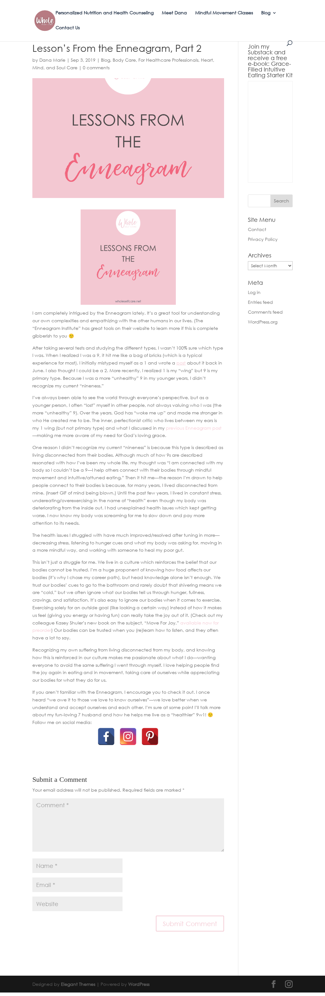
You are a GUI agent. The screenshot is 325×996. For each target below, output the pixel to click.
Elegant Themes (78, 984)
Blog (265, 12)
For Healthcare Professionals (168, 60)
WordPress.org (262, 321)
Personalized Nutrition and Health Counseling (105, 12)
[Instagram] (128, 736)
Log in (254, 292)
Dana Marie (52, 60)
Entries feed (260, 302)
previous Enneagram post (194, 428)
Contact (257, 229)
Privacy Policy (263, 239)
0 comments (96, 67)
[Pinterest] (150, 736)
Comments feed (265, 312)
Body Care (124, 60)
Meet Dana (174, 12)
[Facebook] (106, 736)
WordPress (138, 984)
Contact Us (68, 27)
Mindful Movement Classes (224, 12)
